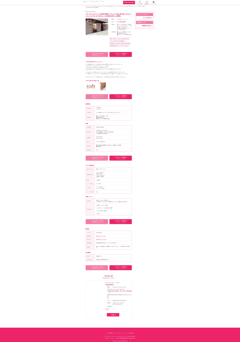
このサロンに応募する (121, 54)
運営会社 (131, 333)
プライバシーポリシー (118, 333)
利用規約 (111, 333)
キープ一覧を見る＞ (147, 17)
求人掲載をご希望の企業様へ (129, 2)
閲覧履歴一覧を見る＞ (147, 25)
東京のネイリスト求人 (101, 236)
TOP (107, 333)
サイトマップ (126, 333)
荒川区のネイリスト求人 (101, 239)
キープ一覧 (154, 3)
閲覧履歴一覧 (146, 3)
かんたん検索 (139, 3)
